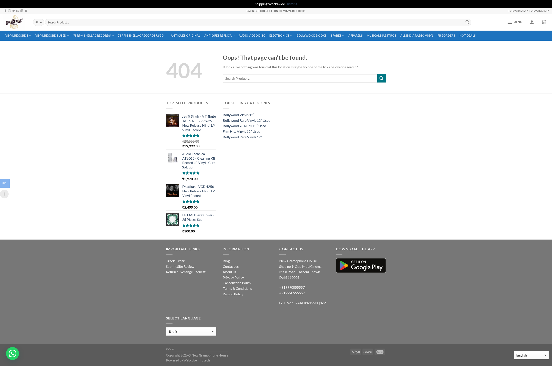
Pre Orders (446, 35)
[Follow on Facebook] (5, 10)
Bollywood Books (311, 35)
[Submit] (467, 22)
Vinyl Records (16, 35)
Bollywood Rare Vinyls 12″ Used (246, 120)
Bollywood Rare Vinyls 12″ (242, 137)
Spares (336, 35)
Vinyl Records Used (50, 35)
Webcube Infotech (196, 360)
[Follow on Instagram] (9, 10)
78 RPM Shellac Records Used (141, 35)
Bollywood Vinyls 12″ (238, 115)
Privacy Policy (233, 277)
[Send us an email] (17, 10)
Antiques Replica (218, 35)
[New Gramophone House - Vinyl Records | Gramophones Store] (15, 22)
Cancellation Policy (237, 283)
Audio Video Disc (252, 35)
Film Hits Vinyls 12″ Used (241, 131)
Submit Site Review (180, 266)
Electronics (279, 35)
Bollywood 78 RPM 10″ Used (244, 126)
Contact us (231, 266)
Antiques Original (185, 35)
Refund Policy (233, 294)
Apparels (355, 35)
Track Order (175, 261)
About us (229, 272)
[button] (12, 353)
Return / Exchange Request (185, 272)
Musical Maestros (381, 35)
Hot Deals (467, 35)
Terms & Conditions (237, 288)
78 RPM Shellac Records (92, 35)
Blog (226, 261)
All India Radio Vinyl (416, 35)
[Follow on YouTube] (26, 10)
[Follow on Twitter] (13, 10)
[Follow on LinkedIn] (21, 10)
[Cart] (544, 22)
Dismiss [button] (291, 4)
